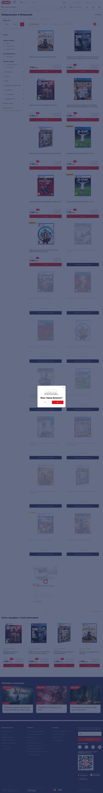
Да (58, 402)
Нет (45, 402)
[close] (64, 387)
